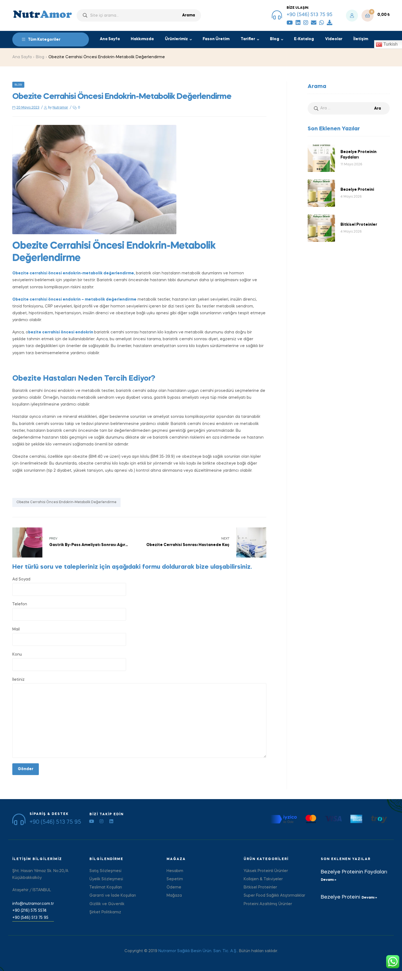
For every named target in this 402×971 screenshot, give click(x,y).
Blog (274, 39)
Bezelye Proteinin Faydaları (354, 872)
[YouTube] (290, 22)
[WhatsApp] (321, 22)
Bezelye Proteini (341, 897)
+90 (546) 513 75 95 (309, 14)
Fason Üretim (216, 39)
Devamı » (328, 880)
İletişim (360, 39)
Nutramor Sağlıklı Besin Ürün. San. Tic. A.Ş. (197, 951)
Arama (188, 15)
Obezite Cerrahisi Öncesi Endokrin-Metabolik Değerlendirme (66, 502)
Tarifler (248, 39)
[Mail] (313, 22)
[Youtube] (91, 821)
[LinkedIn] (298, 22)
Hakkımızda (142, 39)
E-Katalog (304, 39)
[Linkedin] (111, 821)
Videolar (333, 39)
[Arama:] (349, 108)
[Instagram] (305, 22)
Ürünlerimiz (176, 39)
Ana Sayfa (110, 39)
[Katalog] (329, 22)
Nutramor (60, 107)
